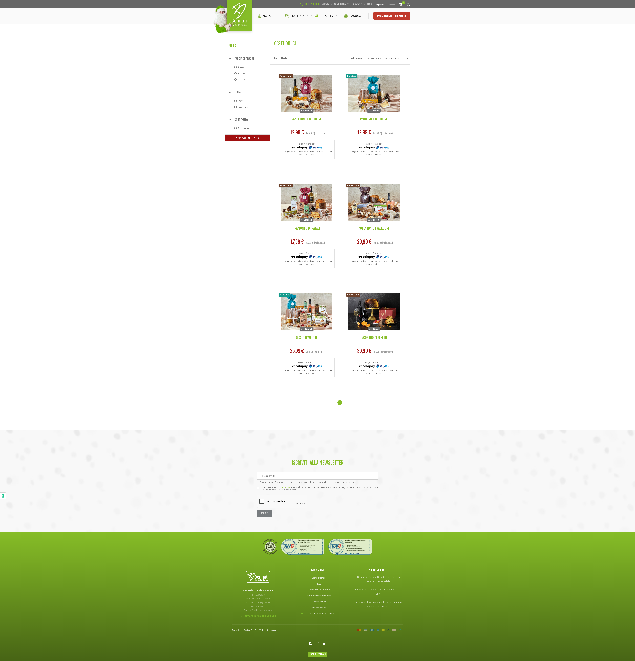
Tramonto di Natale (306, 228)
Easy (240, 101)
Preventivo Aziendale (391, 15)
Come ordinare (341, 4)
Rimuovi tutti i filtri (248, 137)
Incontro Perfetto (374, 337)
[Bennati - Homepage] (258, 577)
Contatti (357, 4)
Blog (369, 4)
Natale (268, 16)
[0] (400, 4)
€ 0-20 (242, 67)
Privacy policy (319, 607)
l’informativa (284, 487)
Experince (243, 107)
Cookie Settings (317, 654)
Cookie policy (319, 601)
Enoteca (297, 16)
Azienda (325, 4)
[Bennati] (239, 15)
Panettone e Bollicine (307, 119)
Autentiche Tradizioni (374, 228)
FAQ (319, 584)
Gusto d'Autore (306, 337)
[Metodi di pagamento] (379, 630)
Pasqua (355, 16)
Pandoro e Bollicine (374, 119)
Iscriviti (264, 513)
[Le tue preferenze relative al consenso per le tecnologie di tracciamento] (3, 496)
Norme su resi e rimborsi (319, 595)
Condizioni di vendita (319, 589)
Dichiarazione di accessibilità (319, 613)
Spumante (243, 128)
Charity (326, 16)
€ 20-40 (242, 73)
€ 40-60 (242, 79)
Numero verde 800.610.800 (259, 616)
